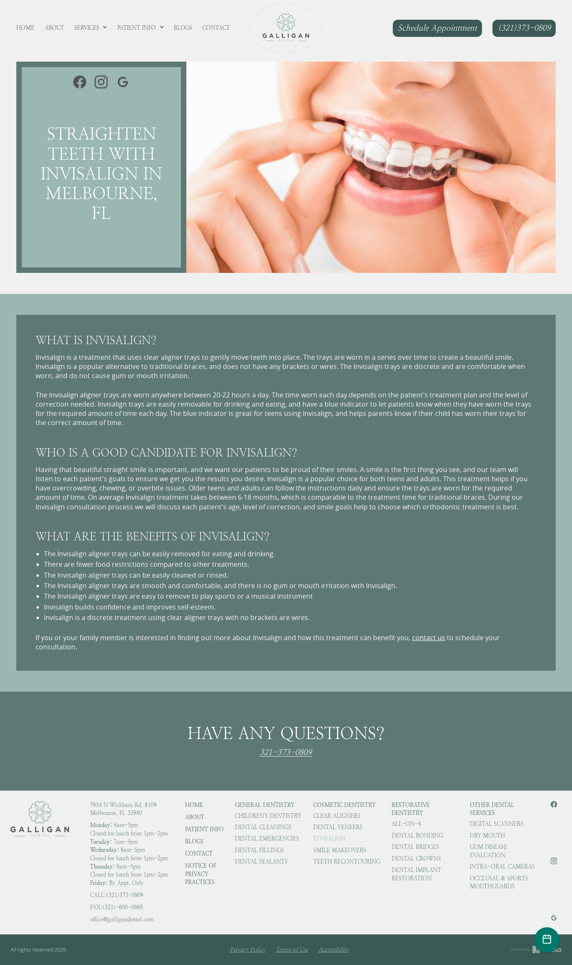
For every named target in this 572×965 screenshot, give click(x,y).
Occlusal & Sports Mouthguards (499, 882)
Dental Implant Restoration (416, 874)
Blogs (194, 841)
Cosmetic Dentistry (344, 805)
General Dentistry (264, 805)
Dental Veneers (338, 827)
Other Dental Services (492, 809)
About (194, 817)
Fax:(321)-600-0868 (116, 907)
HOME (194, 805)
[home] (286, 28)
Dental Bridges (415, 847)
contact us (428, 637)
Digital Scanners (496, 824)
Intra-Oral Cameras (502, 867)
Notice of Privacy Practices (200, 873)
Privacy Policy (247, 949)
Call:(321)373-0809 (116, 895)
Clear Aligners (337, 816)
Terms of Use (292, 949)
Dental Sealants (261, 862)
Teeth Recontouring (346, 862)
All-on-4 (406, 824)
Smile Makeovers (339, 850)
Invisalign (329, 838)
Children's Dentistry (268, 816)
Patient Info (204, 829)
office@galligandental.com (122, 919)
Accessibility (333, 949)
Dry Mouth (487, 836)
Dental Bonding (417, 836)
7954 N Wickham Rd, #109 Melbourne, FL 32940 (123, 809)
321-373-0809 (286, 753)
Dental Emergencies (267, 838)
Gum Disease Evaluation (488, 851)
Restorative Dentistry (411, 809)
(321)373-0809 (524, 28)
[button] (91, 28)
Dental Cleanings (263, 827)
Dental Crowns (416, 859)
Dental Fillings (259, 850)
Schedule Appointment (437, 28)
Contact (199, 853)
